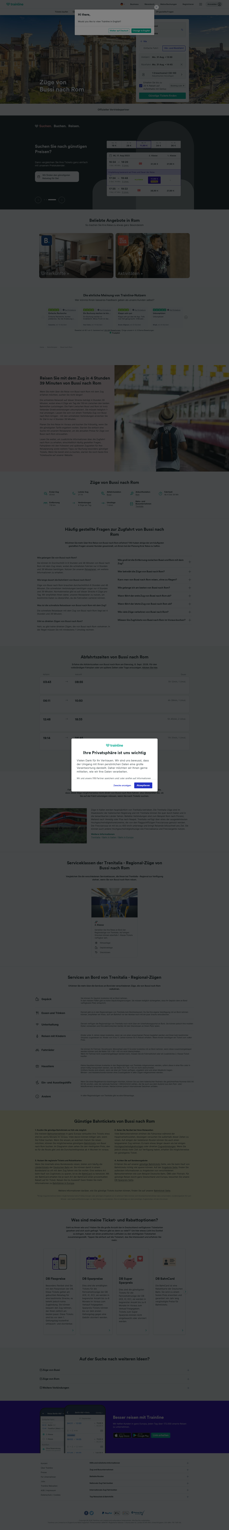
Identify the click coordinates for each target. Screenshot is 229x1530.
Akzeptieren (143, 785)
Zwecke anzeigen (122, 785)
